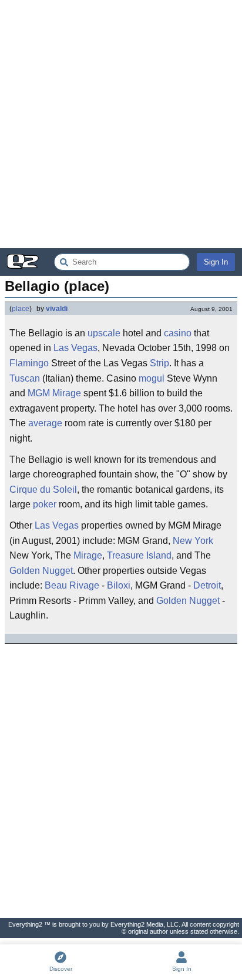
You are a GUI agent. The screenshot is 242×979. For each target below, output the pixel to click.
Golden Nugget (41, 571)
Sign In (216, 262)
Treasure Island (139, 555)
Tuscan (24, 378)
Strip (159, 363)
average (45, 423)
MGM (39, 393)
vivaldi (57, 309)
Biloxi (118, 585)
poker (44, 504)
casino (177, 333)
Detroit (207, 585)
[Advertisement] (121, 124)
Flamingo (29, 363)
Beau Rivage (72, 585)
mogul (151, 378)
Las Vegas (75, 348)
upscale (104, 333)
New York (193, 541)
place (20, 309)
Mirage (66, 393)
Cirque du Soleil (43, 489)
